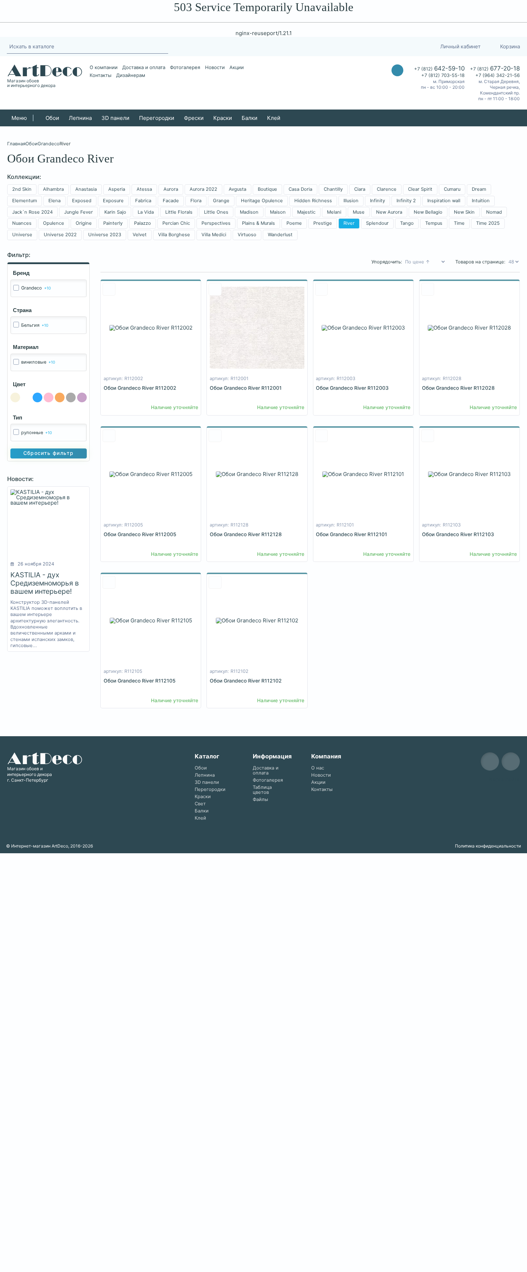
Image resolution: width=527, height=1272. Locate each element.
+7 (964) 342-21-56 (497, 75)
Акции (236, 67)
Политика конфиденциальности (488, 846)
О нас (317, 768)
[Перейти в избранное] (401, 46)
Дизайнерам (130, 75)
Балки (249, 118)
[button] (54, 905)
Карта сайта (504, 779)
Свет (200, 803)
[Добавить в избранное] (109, 289)
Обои (52, 118)
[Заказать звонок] (397, 70)
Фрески (194, 118)
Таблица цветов (262, 790)
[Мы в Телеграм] (490, 761)
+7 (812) (439, 68)
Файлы (260, 799)
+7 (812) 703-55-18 (443, 75)
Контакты (100, 75)
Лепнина (80, 118)
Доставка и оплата (143, 67)
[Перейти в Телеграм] (369, 46)
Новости (215, 67)
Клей (273, 118)
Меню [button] (19, 118)
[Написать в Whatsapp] (397, 85)
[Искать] (164, 46)
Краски (222, 118)
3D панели (115, 118)
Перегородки (156, 118)
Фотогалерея (185, 67)
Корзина (510, 46)
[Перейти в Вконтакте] (383, 46)
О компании (104, 67)
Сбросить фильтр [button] (48, 453)
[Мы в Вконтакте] (511, 761)
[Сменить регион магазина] (417, 46)
